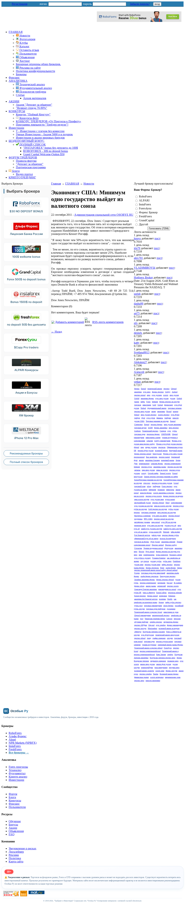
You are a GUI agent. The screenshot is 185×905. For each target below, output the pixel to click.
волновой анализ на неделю (169, 628)
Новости (88, 183)
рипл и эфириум (149, 593)
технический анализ (154, 389)
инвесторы (170, 490)
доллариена (171, 609)
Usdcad (160, 405)
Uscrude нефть (153, 473)
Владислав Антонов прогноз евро (162, 658)
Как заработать (151, 457)
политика (162, 599)
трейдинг (167, 418)
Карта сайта (16, 861)
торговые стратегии (148, 512)
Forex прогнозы (18, 766)
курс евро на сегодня (155, 525)
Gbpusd (174, 389)
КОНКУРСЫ (17, 111)
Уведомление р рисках (22, 848)
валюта (175, 411)
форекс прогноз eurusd (142, 454)
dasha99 (138, 303)
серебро (170, 654)
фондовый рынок (175, 451)
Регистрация (19, 3)
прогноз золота (172, 586)
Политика (15, 858)
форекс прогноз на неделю (173, 496)
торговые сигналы (175, 408)
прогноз (166, 389)
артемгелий (161, 586)
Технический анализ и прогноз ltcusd (148, 612)
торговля (137, 405)
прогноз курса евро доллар (162, 483)
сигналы (137, 470)
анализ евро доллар (147, 664)
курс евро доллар (162, 398)
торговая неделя (140, 428)
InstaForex (145, 204)
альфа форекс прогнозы (149, 576)
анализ (141, 460)
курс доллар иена (157, 499)
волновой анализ (161, 451)
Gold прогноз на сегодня (157, 509)
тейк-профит (175, 532)
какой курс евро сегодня (173, 529)
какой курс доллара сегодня (151, 529)
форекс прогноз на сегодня (169, 402)
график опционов (158, 638)
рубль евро (167, 561)
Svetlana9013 (141, 352)
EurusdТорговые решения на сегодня (148, 480)
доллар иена (138, 565)
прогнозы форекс (153, 434)
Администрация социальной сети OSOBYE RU (103, 214)
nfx (136, 323)
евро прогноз (174, 428)
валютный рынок (167, 460)
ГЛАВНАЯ (16, 31)
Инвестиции (16, 127)
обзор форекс (168, 606)
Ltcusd (176, 483)
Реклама (14, 855)
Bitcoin (141, 551)
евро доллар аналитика (172, 424)
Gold (154, 405)
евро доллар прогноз (148, 415)
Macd (167, 503)
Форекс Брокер (148, 212)
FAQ (11, 834)
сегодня (170, 638)
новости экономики (153, 681)
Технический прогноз (150, 431)
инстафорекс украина (142, 522)
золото (165, 395)
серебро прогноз (156, 622)
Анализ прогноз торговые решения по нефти (161, 477)
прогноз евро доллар (142, 411)
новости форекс (146, 493)
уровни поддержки (149, 645)
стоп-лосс (146, 483)
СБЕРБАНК (166, 434)
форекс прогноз (158, 392)
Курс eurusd (150, 551)
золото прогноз (163, 415)
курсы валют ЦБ (155, 532)
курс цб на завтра (140, 532)
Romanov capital (175, 555)
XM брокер (26, 415)
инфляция (152, 490)
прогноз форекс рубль (170, 535)
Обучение (15, 821)
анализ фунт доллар (163, 664)
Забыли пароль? (140, 3)
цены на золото (162, 470)
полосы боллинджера (168, 538)
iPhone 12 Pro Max (26, 438)
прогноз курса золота (154, 496)
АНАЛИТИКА (18, 80)
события (150, 441)
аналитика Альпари (152, 460)
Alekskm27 (140, 362)
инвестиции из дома (171, 612)
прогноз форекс (156, 424)
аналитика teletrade (168, 542)
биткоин (155, 402)
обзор (149, 486)
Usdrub (179, 398)
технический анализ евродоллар (167, 635)
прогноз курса (146, 467)
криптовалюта (144, 464)
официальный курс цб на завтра (146, 538)
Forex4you (145, 208)
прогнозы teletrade (175, 593)
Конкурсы (15, 800)
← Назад (56, 331)
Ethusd (136, 415)
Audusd (174, 392)
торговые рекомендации (153, 606)
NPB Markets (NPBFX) (22, 742)
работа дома (156, 535)
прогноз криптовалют (148, 583)
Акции (13, 827)
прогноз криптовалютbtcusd (150, 651)
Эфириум (137, 632)
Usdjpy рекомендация (162, 441)
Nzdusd (143, 408)
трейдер (137, 418)
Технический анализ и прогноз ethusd (148, 648)
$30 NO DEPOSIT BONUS (26, 211)
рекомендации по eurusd (167, 589)
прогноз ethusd (139, 638)
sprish (137, 293)
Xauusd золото (165, 473)
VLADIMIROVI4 (144, 267)
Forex (148, 402)
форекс (136, 389)
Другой (143, 224)
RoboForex (145, 196)
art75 (137, 313)
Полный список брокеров (26, 461)
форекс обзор (139, 586)
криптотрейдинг (147, 667)
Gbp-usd (151, 625)
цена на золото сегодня (162, 506)
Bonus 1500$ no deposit (26, 302)
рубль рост (138, 606)
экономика (161, 411)
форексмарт (168, 405)
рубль (174, 431)
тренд (149, 638)
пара (142, 447)
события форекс (157, 464)
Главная (56, 183)
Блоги (16, 170)
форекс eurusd (152, 596)
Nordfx (169, 599)
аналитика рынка (159, 467)
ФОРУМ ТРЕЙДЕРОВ (23, 157)
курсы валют (170, 499)
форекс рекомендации (175, 625)
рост (141, 619)
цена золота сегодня (141, 499)
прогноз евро (139, 681)
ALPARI (144, 200)
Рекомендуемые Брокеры (26, 453)
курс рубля (151, 418)
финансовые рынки (141, 677)
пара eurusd (155, 522)
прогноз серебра (145, 674)
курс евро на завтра (159, 516)
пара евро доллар (148, 470)
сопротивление (176, 503)
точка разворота (162, 555)
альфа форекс (171, 568)
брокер (161, 602)
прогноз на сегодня (174, 467)
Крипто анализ (18, 776)
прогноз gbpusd (158, 503)
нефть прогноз (167, 565)
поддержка (138, 519)
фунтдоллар (168, 548)
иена (140, 555)
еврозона (177, 619)
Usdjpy (167, 392)
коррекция (161, 583)
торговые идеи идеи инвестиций (153, 573)
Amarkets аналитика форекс (144, 580)
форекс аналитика (160, 428)
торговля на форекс (141, 542)
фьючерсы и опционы (142, 516)
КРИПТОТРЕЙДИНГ (22, 177)
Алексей (139, 372)
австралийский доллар (142, 503)
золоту (143, 473)
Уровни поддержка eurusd (153, 548)
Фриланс (14, 77)
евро (148, 395)
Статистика (138, 424)
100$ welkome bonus (26, 256)
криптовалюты (148, 555)
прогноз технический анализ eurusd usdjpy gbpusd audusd (155, 570)
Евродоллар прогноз (167, 576)
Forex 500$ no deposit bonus (26, 279)
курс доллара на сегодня (143, 506)
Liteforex (137, 431)
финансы (159, 418)
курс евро (146, 392)
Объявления (16, 831)
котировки (163, 596)
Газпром (163, 431)
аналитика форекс (147, 398)
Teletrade (166, 532)
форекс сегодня (171, 671)
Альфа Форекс (18, 736)
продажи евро (174, 667)
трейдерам (156, 486)
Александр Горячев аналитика (145, 589)
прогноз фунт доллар (146, 451)
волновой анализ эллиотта (144, 671)
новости (175, 418)
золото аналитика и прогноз (163, 493)
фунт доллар (155, 542)
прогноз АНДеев (140, 625)
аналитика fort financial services (146, 599)
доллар (172, 398)
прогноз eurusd (139, 395)
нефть (143, 402)
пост (157, 238)
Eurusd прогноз (140, 596)
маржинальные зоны (172, 677)
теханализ (161, 490)
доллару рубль (156, 561)
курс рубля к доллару (142, 558)
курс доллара (157, 395)
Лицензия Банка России (26, 234)
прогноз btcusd (174, 516)
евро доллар (174, 395)
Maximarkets (152, 628)
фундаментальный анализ (156, 408)
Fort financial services (142, 535)
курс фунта (175, 415)
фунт (143, 418)
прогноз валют (164, 457)
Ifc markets (178, 583)
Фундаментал (17, 773)
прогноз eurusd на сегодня (164, 519)
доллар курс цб (170, 525)
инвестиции (147, 405)
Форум (13, 794)
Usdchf (136, 398)
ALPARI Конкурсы (26, 370)
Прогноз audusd (158, 545)
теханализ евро (172, 661)
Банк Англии (161, 654)
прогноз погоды (140, 628)
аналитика (138, 392)
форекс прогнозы (152, 568)
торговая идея (149, 641)
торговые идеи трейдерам (155, 609)
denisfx (138, 332)
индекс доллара (151, 447)
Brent (162, 568)
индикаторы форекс (171, 622)
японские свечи (140, 525)
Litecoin (169, 619)
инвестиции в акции (153, 437)
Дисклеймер (16, 851)
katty (136, 342)
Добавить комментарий (69, 322)
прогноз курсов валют (164, 641)
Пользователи (17, 807)
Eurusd (143, 389)
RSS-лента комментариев (108, 322)
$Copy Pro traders (26, 347)
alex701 (138, 258)
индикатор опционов (158, 661)
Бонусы (13, 824)
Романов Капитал (158, 558)
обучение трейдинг (141, 622)
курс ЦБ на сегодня (168, 522)
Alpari (12, 739)
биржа (179, 568)
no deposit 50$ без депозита (26, 324)
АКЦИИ (14, 101)
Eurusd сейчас (161, 593)
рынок (136, 402)
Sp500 (150, 428)
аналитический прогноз (160, 615)
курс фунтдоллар (147, 635)
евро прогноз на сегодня (166, 512)
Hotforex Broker (143, 277)
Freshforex (176, 561)
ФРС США (148, 519)
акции (153, 411)
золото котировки (157, 677)
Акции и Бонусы (26, 392)
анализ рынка (151, 586)
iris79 (137, 248)
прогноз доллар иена (152, 565)
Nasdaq (155, 674)
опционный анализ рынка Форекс (170, 645)
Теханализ (15, 770)
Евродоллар (157, 454)
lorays (137, 238)
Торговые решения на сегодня (157, 421)
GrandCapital (146, 220)
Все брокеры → (19, 752)
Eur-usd (169, 583)
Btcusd (168, 411)
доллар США (139, 421)
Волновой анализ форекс (169, 674)
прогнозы (161, 447)
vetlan (137, 381)
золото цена (159, 671)
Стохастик (138, 548)
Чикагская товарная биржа (155, 619)
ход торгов (145, 561)
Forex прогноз (167, 486)
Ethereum (171, 596)
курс (169, 431)
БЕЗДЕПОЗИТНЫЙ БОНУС (26, 140)
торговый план (139, 486)
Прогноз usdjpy (171, 545)
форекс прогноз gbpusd (165, 580)
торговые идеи (139, 434)
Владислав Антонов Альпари (154, 632)
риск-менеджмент (160, 667)
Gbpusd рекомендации (142, 615)
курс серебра (160, 625)
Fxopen (137, 573)
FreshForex (145, 216)
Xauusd (172, 421)
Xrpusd (146, 424)
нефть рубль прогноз (173, 602)
